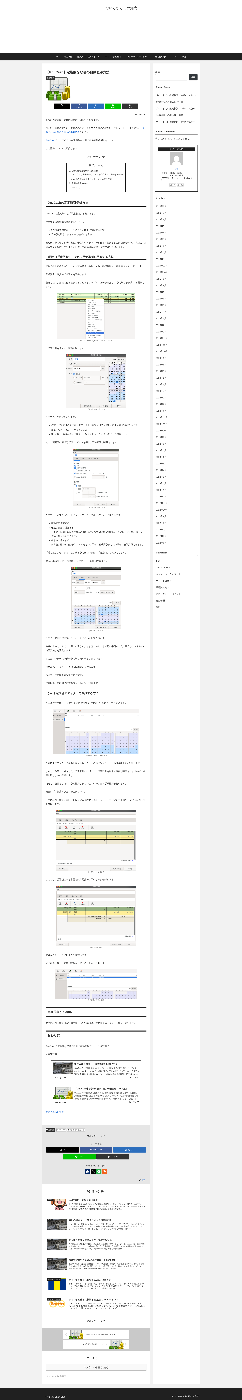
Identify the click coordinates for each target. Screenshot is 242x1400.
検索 (157, 72)
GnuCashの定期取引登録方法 (85, 171)
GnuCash (50, 140)
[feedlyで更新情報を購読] (98, 1171)
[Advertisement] (121, 34)
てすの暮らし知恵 (55, 1112)
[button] (130, 106)
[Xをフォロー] (93, 1171)
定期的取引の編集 (80, 183)
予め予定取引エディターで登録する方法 (93, 179)
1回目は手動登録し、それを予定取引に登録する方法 (99, 174)
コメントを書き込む (96, 1367)
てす (176, 168)
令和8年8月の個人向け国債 (169, 102)
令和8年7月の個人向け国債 (169, 115)
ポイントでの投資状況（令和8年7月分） (176, 95)
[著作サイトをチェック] (87, 1171)
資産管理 (51, 1130)
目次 (92, 165)
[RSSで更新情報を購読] (104, 1171)
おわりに (76, 188)
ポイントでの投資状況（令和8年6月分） (176, 108)
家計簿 (72, 1130)
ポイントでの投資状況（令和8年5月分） (176, 122)
